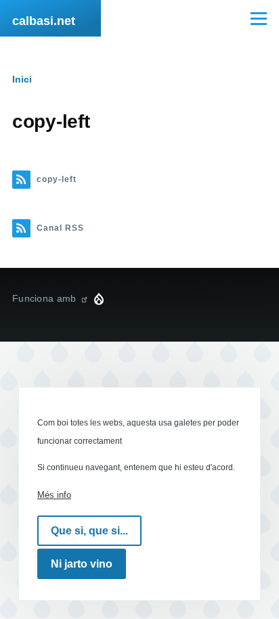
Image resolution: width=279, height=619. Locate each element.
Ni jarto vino (81, 564)
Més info (54, 495)
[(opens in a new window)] (84, 298)
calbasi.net (43, 21)
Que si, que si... (89, 530)
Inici (22, 79)
